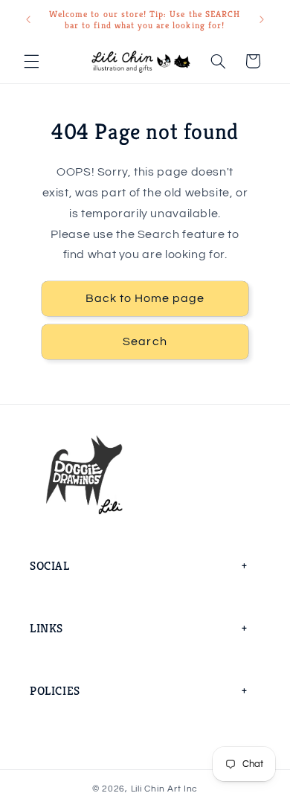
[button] (31, 61)
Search (145, 341)
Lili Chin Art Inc (165, 789)
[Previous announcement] (28, 19)
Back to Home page (145, 298)
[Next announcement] (261, 19)
